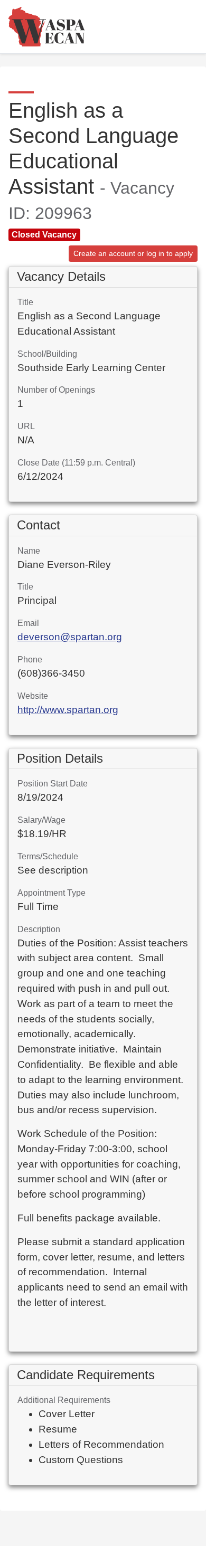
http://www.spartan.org (67, 709)
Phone (29, 659)
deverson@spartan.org (69, 636)
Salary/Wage (41, 819)
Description (38, 929)
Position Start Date (52, 783)
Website (32, 695)
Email (28, 623)
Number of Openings (56, 389)
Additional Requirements (63, 1400)
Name (28, 550)
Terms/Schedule (47, 856)
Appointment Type (51, 892)
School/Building (47, 353)
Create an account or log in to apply (133, 253)
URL (26, 426)
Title (25, 302)
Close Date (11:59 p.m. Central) (76, 462)
